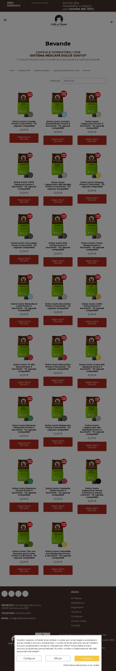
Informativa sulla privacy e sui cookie (81, 665)
